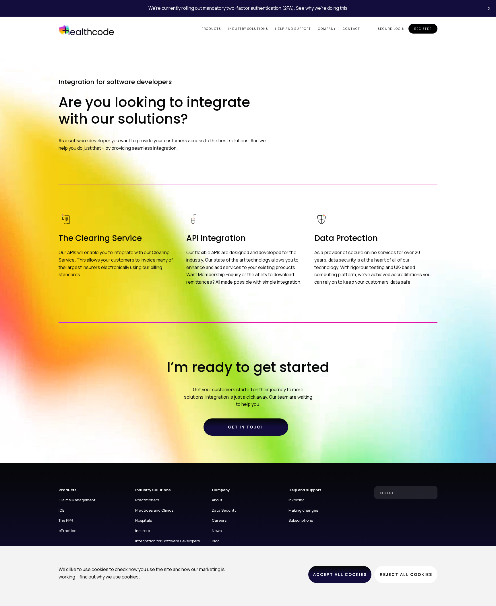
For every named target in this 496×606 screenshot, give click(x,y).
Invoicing (296, 499)
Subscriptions (300, 520)
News (217, 530)
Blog (216, 540)
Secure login (391, 29)
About (217, 499)
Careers (219, 520)
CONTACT (387, 493)
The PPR (66, 520)
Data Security (224, 510)
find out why (92, 577)
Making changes (303, 510)
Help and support (293, 29)
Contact (351, 29)
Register (423, 29)
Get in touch (246, 427)
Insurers (142, 530)
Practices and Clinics (154, 510)
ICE (61, 510)
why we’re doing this (326, 8)
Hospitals (143, 520)
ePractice (67, 530)
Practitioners (147, 499)
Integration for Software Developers (167, 540)
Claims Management (77, 499)
